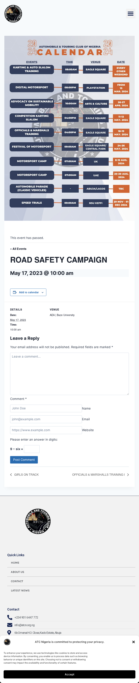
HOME (15, 562)
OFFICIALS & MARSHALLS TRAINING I (98, 474)
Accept (69, 674)
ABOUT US (17, 572)
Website (88, 430)
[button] (133, 642)
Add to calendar (29, 292)
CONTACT (17, 581)
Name (86, 408)
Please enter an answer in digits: (34, 439)
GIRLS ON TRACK (26, 474)
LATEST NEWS (20, 590)
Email (86, 419)
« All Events (18, 249)
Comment (18, 399)
